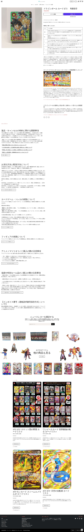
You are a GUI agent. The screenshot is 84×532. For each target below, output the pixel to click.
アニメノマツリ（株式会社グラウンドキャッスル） (14, 530)
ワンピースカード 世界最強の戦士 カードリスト (57, 430)
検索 (2, 518)
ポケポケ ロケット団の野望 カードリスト (26, 430)
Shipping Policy (3, 522)
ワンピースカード (47, 446)
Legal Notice (3, 523)
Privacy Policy (3, 521)
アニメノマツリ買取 (4, 519)
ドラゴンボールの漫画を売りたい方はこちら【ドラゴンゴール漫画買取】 (55, 114)
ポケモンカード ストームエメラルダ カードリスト (27, 492)
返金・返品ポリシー (5, 155)
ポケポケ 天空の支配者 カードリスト (56, 492)
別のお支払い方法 (73, 16)
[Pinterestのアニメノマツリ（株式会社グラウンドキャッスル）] (77, 519)
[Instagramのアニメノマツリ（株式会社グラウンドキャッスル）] (79, 519)
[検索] (80, 1)
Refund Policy (3, 525)
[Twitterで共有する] (46, 117)
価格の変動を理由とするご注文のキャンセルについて (14, 145)
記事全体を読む (16, 444)
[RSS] (16, 380)
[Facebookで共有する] (44, 117)
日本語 (71, 1)
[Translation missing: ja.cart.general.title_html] (82, 1)
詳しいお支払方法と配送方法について (8, 189)
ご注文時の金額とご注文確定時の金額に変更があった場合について (17, 147)
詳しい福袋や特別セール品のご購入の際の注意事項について (12, 292)
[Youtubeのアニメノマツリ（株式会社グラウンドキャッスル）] (82, 519)
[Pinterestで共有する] (49, 117)
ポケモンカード (16, 510)
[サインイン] (78, 1)
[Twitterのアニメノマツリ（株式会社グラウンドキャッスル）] (75, 519)
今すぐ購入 (42, 356)
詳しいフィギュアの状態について (7, 241)
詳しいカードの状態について (7, 227)
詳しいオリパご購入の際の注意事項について (9, 263)
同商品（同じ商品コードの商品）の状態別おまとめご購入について (17, 149)
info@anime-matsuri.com (26, 526)
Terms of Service (4, 526)
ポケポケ (15, 446)
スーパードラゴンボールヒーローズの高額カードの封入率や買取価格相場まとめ (56, 99)
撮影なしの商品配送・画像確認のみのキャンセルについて (15, 152)
